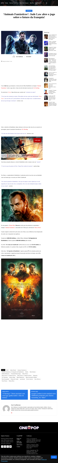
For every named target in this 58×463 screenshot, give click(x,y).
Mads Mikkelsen (20, 377)
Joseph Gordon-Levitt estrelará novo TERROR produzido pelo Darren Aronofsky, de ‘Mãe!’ (43, 395)
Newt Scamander (5, 379)
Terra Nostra (4, 380)
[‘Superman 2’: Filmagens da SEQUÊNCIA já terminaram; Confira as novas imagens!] (46, 92)
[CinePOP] (2, 3)
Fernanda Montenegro (16, 373)
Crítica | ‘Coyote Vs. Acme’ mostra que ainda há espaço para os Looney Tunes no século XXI (33, 446)
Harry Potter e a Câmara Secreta (9, 375)
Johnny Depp (12, 377)
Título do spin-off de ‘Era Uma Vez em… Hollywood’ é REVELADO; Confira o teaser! (52, 85)
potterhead (22, 379)
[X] (7, 446)
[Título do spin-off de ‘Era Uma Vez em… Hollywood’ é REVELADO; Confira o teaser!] (46, 85)
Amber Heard (13, 370)
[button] (47, 3)
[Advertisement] (22, 74)
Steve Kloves (37, 379)
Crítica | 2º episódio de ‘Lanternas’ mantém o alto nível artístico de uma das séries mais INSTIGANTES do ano (34, 440)
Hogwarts (35, 375)
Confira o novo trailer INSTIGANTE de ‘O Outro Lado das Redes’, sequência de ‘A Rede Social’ (52, 97)
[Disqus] (22, 347)
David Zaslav (33, 371)
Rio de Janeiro (30, 379)
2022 (7, 370)
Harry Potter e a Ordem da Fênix (24, 375)
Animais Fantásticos (10, 227)
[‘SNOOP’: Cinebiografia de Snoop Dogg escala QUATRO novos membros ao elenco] (46, 43)
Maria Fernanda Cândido (31, 377)
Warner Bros (12, 225)
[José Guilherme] (14, 57)
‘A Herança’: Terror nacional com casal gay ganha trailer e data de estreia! (13, 395)
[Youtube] (10, 446)
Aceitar (54, 457)
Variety (9, 92)
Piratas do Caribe (14, 379)
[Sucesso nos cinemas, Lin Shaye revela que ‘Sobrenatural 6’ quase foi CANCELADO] (46, 74)
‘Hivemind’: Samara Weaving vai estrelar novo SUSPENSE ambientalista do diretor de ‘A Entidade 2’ (53, 104)
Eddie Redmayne (5, 373)
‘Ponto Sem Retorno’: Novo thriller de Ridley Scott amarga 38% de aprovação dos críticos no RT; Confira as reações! (52, 68)
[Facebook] (2, 446)
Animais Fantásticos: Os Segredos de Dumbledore (13, 371)
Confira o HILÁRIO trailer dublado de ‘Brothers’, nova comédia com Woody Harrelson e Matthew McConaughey (53, 37)
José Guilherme (19, 56)
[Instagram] (11, 412)
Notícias (29, 10)
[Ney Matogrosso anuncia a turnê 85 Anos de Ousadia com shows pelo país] (46, 54)
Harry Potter (38, 227)
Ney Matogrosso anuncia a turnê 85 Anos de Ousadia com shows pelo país (53, 54)
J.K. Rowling (36, 88)
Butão (26, 371)
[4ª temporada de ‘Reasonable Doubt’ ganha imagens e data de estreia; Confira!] (46, 80)
